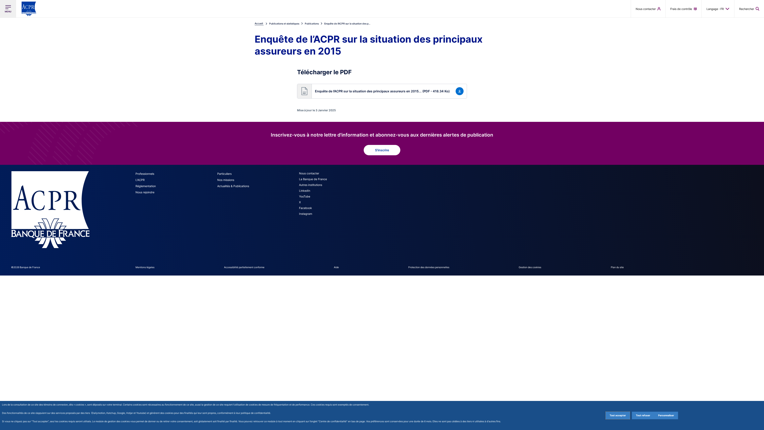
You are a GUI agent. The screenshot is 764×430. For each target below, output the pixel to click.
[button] (749, 9)
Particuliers (224, 173)
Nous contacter (309, 173)
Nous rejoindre (144, 192)
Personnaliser (666, 415)
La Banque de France (313, 179)
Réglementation (145, 186)
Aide (336, 267)
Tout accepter (618, 415)
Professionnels (144, 173)
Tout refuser (643, 415)
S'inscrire (382, 150)
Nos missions (225, 180)
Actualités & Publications (233, 186)
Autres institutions (310, 185)
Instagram (305, 213)
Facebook (305, 208)
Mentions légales (144, 267)
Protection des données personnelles (428, 267)
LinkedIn (304, 190)
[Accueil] (50, 209)
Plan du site (617, 267)
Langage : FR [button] (715, 9)
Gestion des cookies (530, 267)
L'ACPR (140, 180)
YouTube (304, 196)
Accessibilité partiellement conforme (244, 267)
